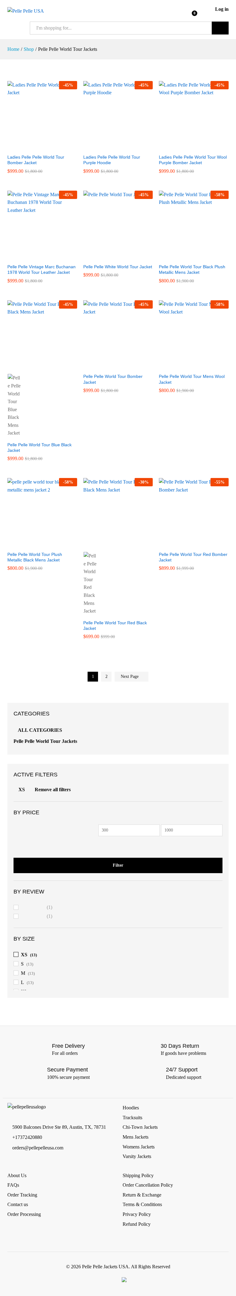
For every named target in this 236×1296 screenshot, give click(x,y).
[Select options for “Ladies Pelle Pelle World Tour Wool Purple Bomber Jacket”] (187, 147)
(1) (37, 908)
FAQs (13, 1185)
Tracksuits (132, 1117)
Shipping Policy (138, 1175)
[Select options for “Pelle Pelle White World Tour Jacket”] (111, 256)
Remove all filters (53, 789)
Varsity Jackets (137, 1156)
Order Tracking (22, 1194)
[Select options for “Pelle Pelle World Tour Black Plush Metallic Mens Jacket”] (187, 256)
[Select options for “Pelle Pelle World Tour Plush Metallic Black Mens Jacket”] (35, 544)
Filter (118, 865)
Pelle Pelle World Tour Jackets (45, 741)
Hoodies (131, 1107)
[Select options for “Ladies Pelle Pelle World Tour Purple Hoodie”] (111, 147)
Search (220, 28)
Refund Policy (137, 1224)
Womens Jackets (139, 1146)
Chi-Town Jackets (140, 1127)
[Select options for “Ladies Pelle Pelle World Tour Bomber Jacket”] (35, 147)
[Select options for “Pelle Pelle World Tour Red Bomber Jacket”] (187, 544)
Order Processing (24, 1214)
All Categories (40, 730)
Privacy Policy (137, 1214)
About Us (16, 1175)
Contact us (17, 1204)
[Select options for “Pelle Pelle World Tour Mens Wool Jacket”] (187, 366)
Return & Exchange (142, 1194)
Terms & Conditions (142, 1204)
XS (21, 789)
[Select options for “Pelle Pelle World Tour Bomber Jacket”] (111, 366)
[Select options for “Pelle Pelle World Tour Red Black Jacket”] (111, 544)
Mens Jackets (135, 1137)
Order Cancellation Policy (148, 1185)
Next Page (130, 676)
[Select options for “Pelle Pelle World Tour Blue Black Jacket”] (35, 366)
